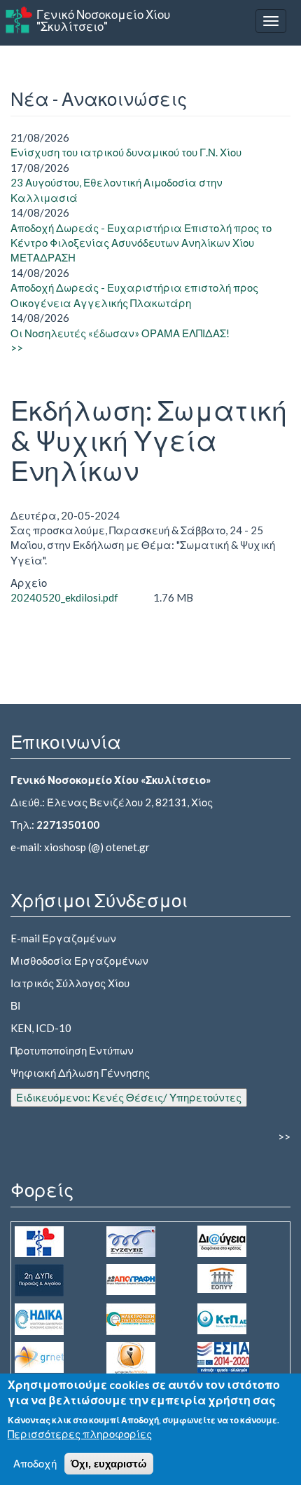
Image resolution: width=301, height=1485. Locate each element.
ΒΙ (15, 1005)
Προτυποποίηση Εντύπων (72, 1050)
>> (16, 347)
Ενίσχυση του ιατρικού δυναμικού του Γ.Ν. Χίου (125, 152)
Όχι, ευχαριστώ (109, 1464)
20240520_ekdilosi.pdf (64, 597)
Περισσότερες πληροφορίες (80, 1434)
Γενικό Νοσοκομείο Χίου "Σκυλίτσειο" (103, 20)
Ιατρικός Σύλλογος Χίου (70, 983)
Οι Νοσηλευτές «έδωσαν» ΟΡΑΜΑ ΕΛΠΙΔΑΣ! (120, 333)
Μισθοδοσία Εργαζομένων (79, 960)
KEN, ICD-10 (40, 1028)
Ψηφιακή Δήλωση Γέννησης (80, 1072)
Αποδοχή (35, 1463)
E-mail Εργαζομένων (63, 938)
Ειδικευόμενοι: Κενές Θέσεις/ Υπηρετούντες (128, 1097)
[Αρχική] (19, 20)
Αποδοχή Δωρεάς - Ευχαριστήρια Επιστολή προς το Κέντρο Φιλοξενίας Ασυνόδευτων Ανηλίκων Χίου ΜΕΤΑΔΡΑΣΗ (141, 243)
